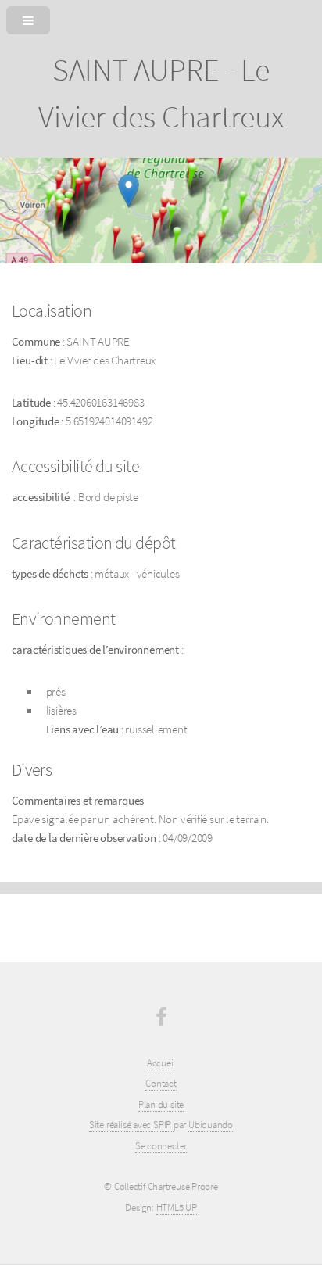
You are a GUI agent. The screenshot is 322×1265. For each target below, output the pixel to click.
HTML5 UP (176, 1207)
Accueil (161, 1063)
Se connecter (161, 1145)
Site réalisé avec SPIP (131, 1124)
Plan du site (161, 1104)
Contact (160, 1083)
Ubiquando (210, 1124)
